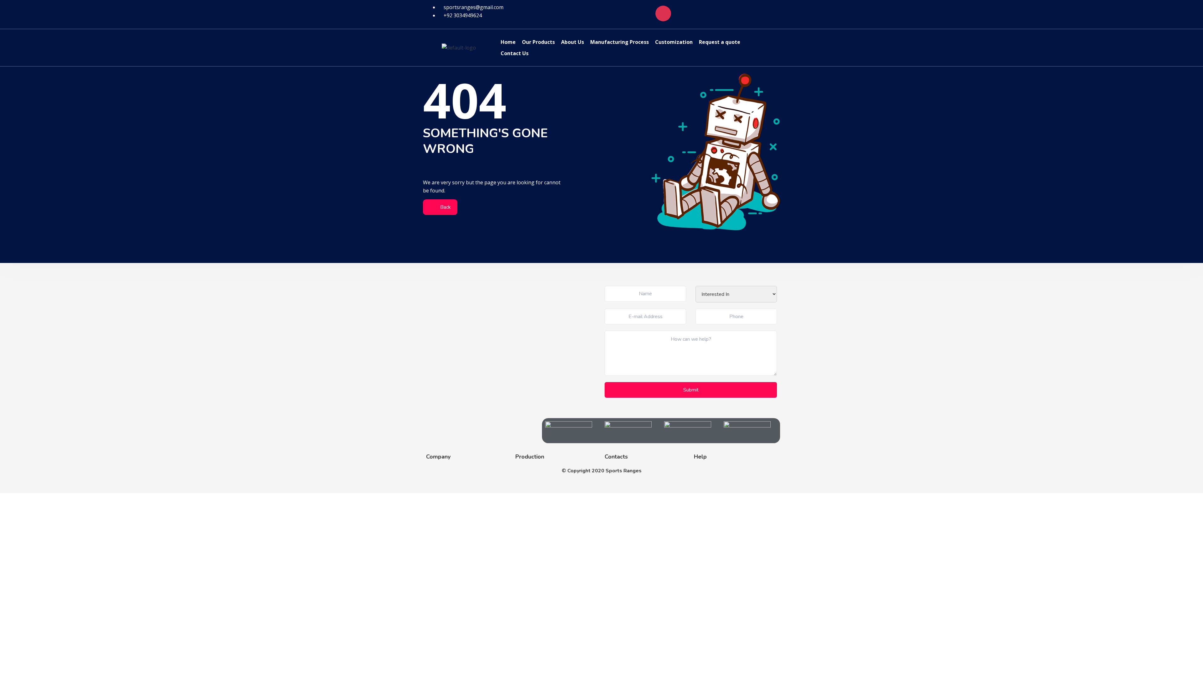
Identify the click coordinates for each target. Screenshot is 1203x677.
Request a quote (719, 42)
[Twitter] (737, 13)
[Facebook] (645, 13)
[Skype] (700, 13)
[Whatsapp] (682, 13)
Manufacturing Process (619, 42)
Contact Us (515, 53)
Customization (674, 42)
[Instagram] (663, 13)
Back (445, 207)
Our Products (538, 42)
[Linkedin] (718, 13)
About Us (572, 42)
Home (508, 42)
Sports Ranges (624, 470)
